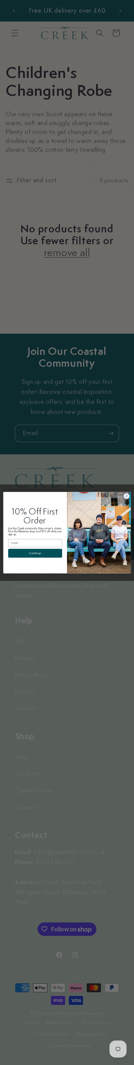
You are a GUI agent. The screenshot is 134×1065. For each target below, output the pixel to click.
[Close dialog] (126, 496)
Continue (35, 552)
